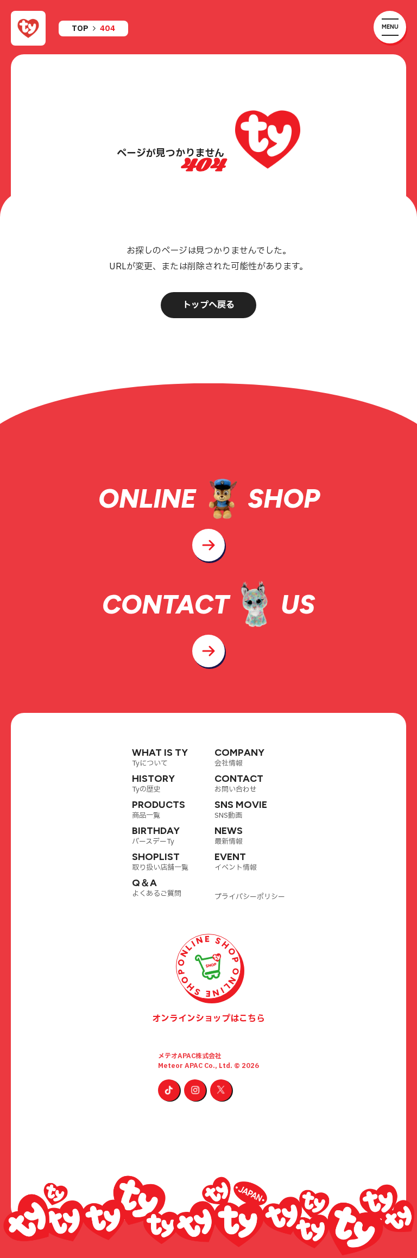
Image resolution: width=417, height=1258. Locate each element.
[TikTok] (169, 1090)
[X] (221, 1090)
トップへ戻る (208, 305)
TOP (80, 29)
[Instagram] (195, 1090)
